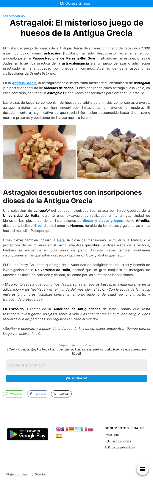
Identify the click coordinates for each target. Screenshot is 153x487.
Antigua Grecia (14, 15)
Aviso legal (112, 434)
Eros (38, 226)
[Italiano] (84, 429)
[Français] (65, 429)
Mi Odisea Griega (75, 3)
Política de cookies (118, 441)
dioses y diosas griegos (103, 221)
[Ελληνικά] (78, 429)
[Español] (59, 436)
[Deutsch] (71, 429)
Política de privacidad (120, 447)
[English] (59, 429)
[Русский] (91, 429)
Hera (61, 240)
